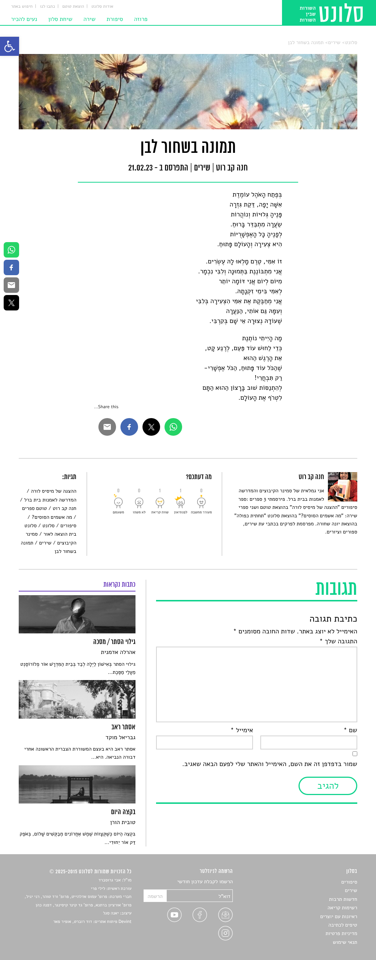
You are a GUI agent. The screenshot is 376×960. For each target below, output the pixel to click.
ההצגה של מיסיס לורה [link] (53, 491)
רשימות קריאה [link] (342, 907)
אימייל (241, 730)
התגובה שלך (338, 641)
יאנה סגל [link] (111, 913)
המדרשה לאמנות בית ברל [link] (50, 499)
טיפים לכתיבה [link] (342, 924)
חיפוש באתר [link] (22, 7)
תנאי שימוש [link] (345, 942)
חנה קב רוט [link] (64, 508)
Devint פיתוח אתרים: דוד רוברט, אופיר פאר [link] (92, 922)
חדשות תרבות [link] (343, 899)
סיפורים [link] (68, 525)
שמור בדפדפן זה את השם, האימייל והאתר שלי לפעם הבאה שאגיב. (269, 764)
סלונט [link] (351, 42)
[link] (9, 46)
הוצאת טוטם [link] (73, 7)
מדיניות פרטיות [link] (341, 933)
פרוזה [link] (141, 19)
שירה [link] (89, 19)
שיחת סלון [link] (60, 19)
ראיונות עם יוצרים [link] (338, 916)
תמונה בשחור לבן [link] (305, 42)
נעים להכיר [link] (24, 19)
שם (350, 730)
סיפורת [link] (114, 19)
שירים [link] (334, 42)
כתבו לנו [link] (47, 7)
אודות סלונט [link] (102, 7)
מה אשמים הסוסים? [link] (52, 517)
